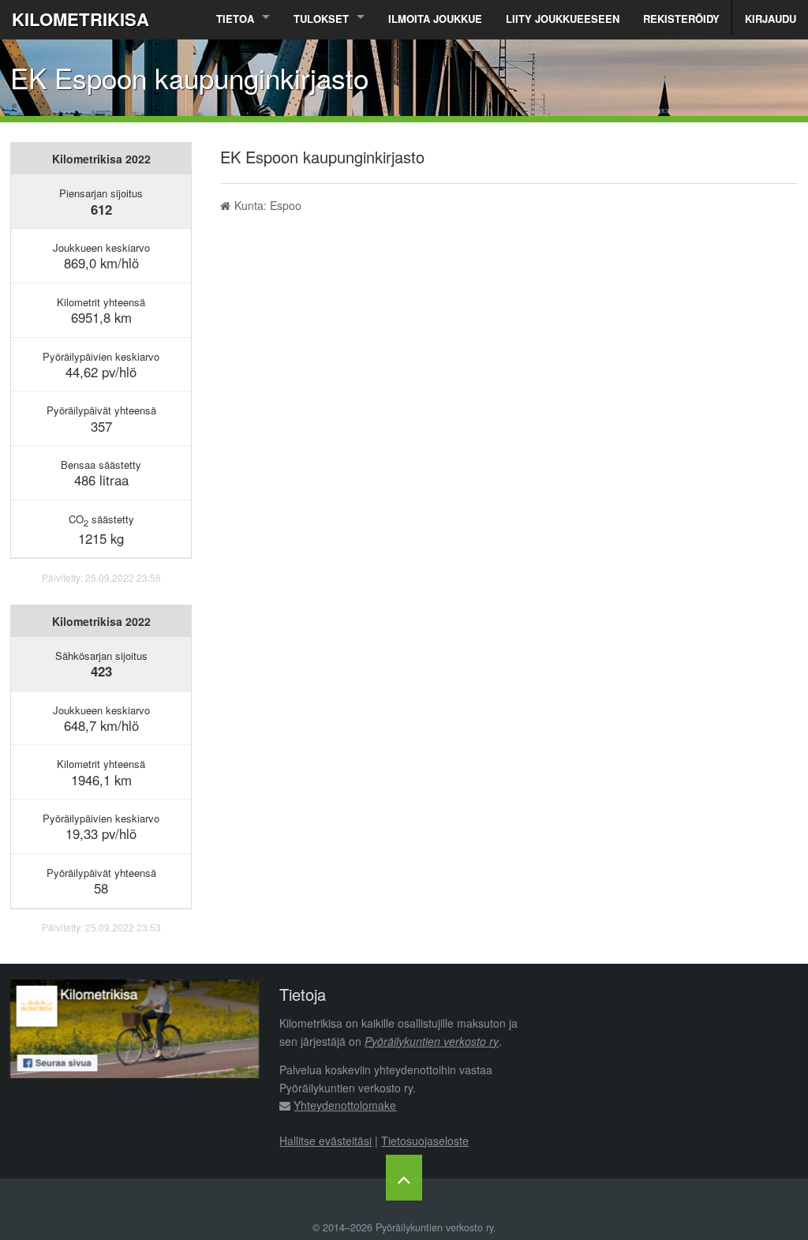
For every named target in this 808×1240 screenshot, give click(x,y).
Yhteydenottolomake (345, 1105)
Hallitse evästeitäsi (325, 1140)
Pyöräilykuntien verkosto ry (432, 1041)
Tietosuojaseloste (425, 1140)
